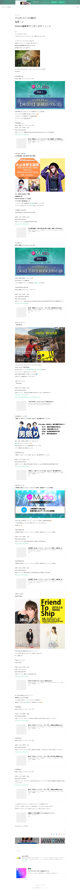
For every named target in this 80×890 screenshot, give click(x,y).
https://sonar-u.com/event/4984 (21, 303)
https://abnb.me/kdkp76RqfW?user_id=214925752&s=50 (27, 397)
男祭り (16, 443)
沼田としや (37, 282)
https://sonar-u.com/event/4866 (21, 134)
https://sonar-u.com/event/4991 (21, 785)
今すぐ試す (54, 2)
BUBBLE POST (31, 369)
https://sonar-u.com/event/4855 (21, 466)
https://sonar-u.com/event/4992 (21, 543)
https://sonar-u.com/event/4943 (21, 720)
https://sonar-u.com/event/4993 (21, 575)
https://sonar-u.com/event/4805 (22, 224)
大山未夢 (32, 203)
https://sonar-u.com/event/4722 (21, 395)
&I (30, 376)
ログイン (61, 2)
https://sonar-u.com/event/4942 (21, 752)
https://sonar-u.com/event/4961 (21, 676)
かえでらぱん (39, 369)
